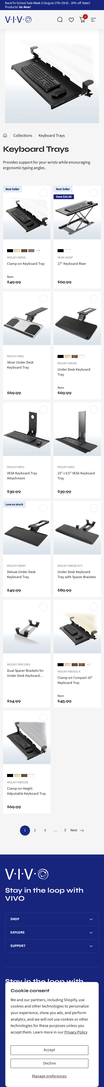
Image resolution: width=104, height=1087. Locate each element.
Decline (49, 1063)
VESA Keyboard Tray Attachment (22, 476)
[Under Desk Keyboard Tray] (77, 321)
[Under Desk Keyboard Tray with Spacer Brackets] (77, 530)
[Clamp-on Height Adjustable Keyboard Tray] (26, 740)
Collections (22, 135)
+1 (88, 664)
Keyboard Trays (52, 135)
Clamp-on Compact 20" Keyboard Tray (75, 680)
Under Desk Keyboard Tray (74, 372)
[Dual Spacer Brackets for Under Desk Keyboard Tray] (26, 629)
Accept (49, 1050)
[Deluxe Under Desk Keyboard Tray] (26, 530)
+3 (38, 250)
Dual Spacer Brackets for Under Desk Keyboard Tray (25, 673)
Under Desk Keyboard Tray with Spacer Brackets (77, 575)
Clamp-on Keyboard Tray (26, 263)
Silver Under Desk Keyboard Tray (20, 365)
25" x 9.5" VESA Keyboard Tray (76, 476)
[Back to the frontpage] (5, 136)
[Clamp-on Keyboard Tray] (26, 215)
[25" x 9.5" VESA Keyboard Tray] (77, 432)
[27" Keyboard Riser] (77, 215)
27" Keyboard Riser (72, 263)
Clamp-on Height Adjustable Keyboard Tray (26, 791)
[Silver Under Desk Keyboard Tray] (26, 321)
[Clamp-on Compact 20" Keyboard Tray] (77, 629)
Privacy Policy (75, 1032)
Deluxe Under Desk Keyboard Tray (21, 575)
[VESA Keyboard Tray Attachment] (26, 432)
